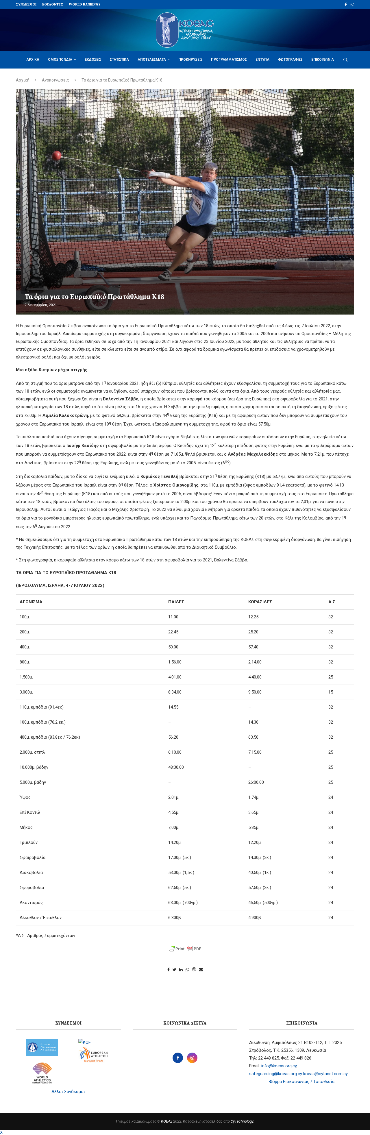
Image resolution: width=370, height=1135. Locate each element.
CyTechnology (242, 1121)
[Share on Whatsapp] (187, 969)
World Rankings (85, 4)
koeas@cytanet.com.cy (325, 1073)
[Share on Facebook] (168, 969)
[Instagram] (352, 4)
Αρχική (32, 60)
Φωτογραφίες (290, 60)
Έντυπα (262, 60)
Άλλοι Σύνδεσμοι (68, 1091)
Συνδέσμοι (26, 4)
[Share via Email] (201, 969)
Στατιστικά (119, 60)
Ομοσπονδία (60, 60)
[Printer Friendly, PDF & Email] (185, 948)
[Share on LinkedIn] (181, 969)
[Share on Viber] (194, 969)
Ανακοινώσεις (55, 80)
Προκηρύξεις (190, 60)
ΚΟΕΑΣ (166, 1121)
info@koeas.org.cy (279, 1066)
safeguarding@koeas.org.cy (275, 1073)
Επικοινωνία (322, 60)
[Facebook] (346, 4)
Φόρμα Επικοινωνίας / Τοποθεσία (301, 1081)
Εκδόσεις (93, 60)
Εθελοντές (52, 4)
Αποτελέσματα (152, 60)
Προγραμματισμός (229, 60)
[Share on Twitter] (174, 969)
